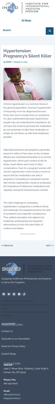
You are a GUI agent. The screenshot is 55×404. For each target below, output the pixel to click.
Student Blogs (8, 353)
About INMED (8, 323)
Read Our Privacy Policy (13, 346)
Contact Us (7, 331)
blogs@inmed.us (12, 398)
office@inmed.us (12, 394)
